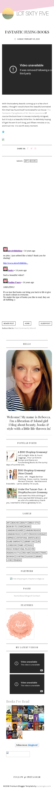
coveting (20, 557)
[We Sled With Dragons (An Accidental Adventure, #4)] (25, 727)
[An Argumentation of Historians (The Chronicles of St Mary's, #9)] (15, 719)
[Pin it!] (35, 149)
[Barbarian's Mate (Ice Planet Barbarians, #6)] (31, 727)
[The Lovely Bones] (42, 719)
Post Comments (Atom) (25, 328)
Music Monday (13, 549)
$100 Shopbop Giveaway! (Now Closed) (31, 472)
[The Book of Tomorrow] (36, 719)
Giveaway (42, 534)
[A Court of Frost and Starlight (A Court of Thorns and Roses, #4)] (25, 710)
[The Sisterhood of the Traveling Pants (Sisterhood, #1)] (20, 735)
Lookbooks (12, 545)
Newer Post (9, 323)
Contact (36, 595)
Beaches (15, 523)
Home (27, 323)
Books (33, 161)
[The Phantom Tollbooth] (31, 710)
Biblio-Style (34, 523)
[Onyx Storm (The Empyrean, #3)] (42, 710)
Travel (44, 553)
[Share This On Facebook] (27, 149)
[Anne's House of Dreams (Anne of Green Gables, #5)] (25, 719)
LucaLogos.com (44, 786)
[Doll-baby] (36, 710)
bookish (10, 557)
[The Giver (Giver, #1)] (42, 727)
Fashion (32, 534)
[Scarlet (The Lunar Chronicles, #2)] (9, 735)
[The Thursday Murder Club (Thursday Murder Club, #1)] (20, 727)
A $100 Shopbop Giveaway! (32, 452)
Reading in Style (14, 553)
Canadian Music (13, 534)
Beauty (24, 523)
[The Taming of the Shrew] (9, 719)
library (38, 557)
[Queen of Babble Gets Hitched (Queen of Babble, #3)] (9, 727)
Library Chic (29, 541)
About (22, 595)
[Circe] (15, 710)
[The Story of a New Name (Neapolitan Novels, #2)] (9, 710)
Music (30, 545)
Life (38, 541)
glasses (29, 557)
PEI (33, 549)
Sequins (35, 553)
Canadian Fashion (32, 530)
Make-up (22, 545)
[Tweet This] (31, 149)
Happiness (11, 538)
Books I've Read (17, 701)
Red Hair (26, 553)
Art (26, 161)
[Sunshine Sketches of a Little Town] (36, 727)
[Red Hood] (15, 735)
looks (9, 560)
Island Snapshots (14, 541)
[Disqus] (27, 208)
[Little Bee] (15, 727)
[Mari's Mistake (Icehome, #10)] (20, 719)
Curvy (25, 534)
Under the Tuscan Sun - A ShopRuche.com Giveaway (32, 491)
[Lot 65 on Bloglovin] (3, 133)
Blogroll (28, 595)
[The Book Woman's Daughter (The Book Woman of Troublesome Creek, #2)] (20, 710)
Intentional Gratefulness (28, 538)
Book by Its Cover (15, 526)
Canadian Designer (15, 530)
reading (17, 560)
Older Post (45, 323)
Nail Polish (25, 549)
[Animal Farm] (31, 719)
